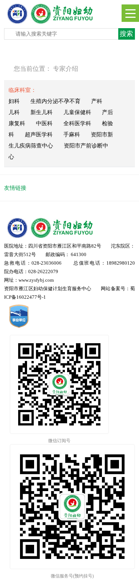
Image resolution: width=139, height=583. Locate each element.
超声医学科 (39, 135)
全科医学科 (77, 123)
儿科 (14, 112)
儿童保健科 (77, 112)
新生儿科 (41, 112)
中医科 (44, 123)
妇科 (14, 101)
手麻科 (71, 135)
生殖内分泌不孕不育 (55, 101)
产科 (96, 101)
